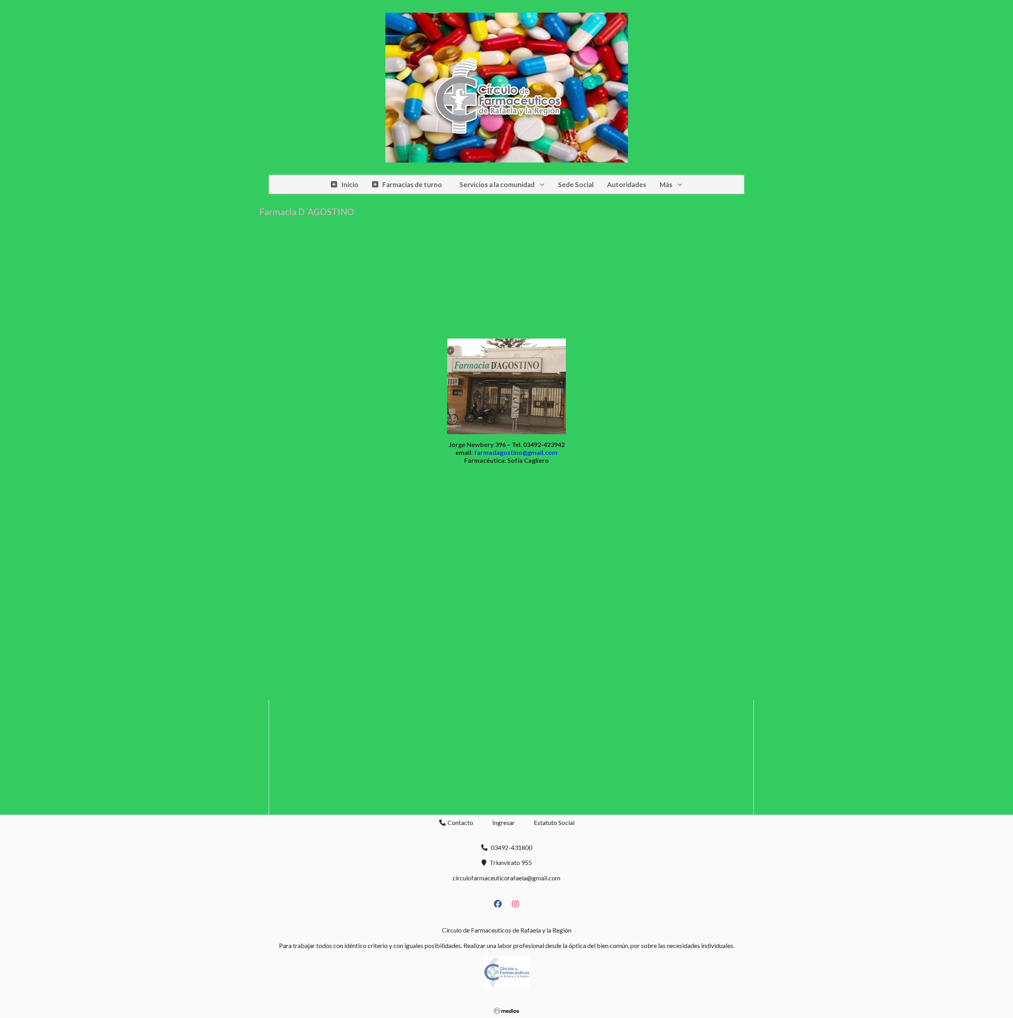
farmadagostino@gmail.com (516, 452)
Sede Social (576, 184)
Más (666, 184)
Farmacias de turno (412, 184)
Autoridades (626, 184)
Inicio (350, 184)
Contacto (459, 822)
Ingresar (503, 822)
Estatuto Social (554, 822)
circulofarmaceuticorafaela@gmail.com (506, 878)
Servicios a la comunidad (497, 184)
